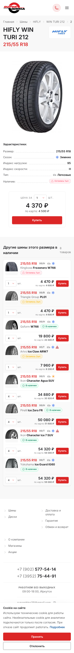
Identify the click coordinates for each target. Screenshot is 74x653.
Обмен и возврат (56, 527)
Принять (37, 636)
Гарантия (51, 520)
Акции (12, 552)
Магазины (15, 545)
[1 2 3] (10, 313)
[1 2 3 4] (10, 396)
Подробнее (57, 627)
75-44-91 (36, 576)
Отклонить (37, 646)
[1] (40, 198)
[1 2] (10, 367)
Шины (12, 510)
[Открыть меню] (67, 8)
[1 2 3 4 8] (10, 338)
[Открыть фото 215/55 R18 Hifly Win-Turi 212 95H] (37, 97)
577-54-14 (36, 569)
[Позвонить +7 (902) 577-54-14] (57, 8)
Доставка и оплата (53, 512)
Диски (12, 516)
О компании (16, 539)
